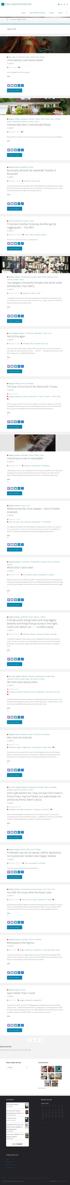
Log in (7, 1159)
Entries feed (9, 1162)
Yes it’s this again (16, 336)
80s (32, 343)
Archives (35, 1178)
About (5, 1178)
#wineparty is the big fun (20, 942)
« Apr (42, 1123)
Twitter (54, 396)
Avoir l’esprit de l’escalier (19, 1178)
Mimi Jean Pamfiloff (12, 1115)
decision (33, 181)
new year (24, 396)
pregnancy (10, 790)
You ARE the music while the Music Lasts (29, 892)
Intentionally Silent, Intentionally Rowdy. (29, 124)
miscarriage (53, 787)
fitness (27, 234)
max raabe (37, 343)
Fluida (58, 1181)
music (50, 333)
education (19, 692)
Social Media (29, 383)
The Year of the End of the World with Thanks (32, 386)
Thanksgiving (45, 465)
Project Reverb (16, 121)
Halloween (50, 277)
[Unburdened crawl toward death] (35, 49)
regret (27, 679)
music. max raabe (31, 899)
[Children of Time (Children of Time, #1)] (26, 1119)
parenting (37, 234)
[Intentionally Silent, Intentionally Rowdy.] (35, 111)
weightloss (43, 234)
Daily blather (24, 119)
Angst (13, 57)
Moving (42, 57)
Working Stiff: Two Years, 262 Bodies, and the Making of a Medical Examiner (15, 1127)
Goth (10, 522)
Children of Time (11, 1118)
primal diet (42, 863)
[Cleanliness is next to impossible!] (35, 448)
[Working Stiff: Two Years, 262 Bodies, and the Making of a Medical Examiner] (26, 1126)
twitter (59, 396)
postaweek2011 (33, 396)
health (31, 234)
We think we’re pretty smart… (23, 682)
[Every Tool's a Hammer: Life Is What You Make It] (26, 1135)
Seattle (49, 899)
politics (35, 575)
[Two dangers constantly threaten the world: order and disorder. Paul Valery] (35, 269)
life (24, 575)
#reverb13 (27, 181)
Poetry (34, 293)
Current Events (20, 57)
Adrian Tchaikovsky (11, 1120)
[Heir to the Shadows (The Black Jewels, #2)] (26, 1106)
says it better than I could (21, 993)
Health (28, 849)
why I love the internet (19, 737)
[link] (67, 12)
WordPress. (64, 1181)
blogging (11, 396)
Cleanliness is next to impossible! (25, 458)
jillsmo (29, 747)
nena (46, 343)
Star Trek (57, 692)
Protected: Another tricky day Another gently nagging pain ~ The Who (31, 225)
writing (36, 121)
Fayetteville (24, 617)
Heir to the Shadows (13, 1104)
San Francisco (34, 679)
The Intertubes (46, 522)
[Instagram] (58, 4)
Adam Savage (10, 1138)
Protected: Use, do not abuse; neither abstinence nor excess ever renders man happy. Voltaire (34, 854)
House (52, 119)
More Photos (42, 1088)
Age (10, 57)
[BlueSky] (64, 4)
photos (44, 1178)
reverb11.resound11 (45, 396)
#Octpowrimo (27, 293)
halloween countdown (43, 634)
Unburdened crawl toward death (25, 60)
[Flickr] (61, 4)
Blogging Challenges (14, 119)
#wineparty (26, 343)
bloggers (19, 747)
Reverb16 (24, 121)
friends (32, 692)
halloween (33, 634)
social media (46, 950)
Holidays (36, 455)
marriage (57, 119)
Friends (37, 57)
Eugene (28, 57)
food (38, 181)
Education (32, 119)
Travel (48, 889)
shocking (51, 575)
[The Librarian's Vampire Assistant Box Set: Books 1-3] (26, 1112)
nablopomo (18, 396)
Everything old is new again (20, 221)
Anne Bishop (10, 1106)
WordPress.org (10, 1168)
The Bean (31, 121)
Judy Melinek (10, 1131)
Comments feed (11, 1165)
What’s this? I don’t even (20, 567)
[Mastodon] (67, 4)
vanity (53, 889)
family (32, 57)
